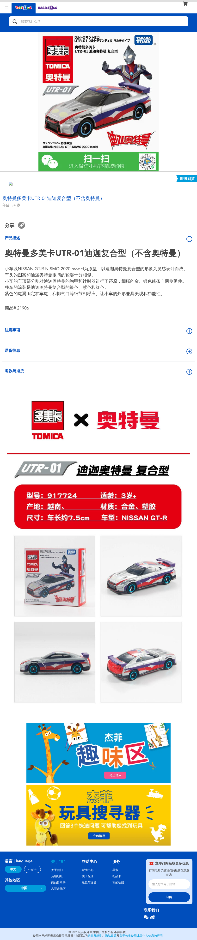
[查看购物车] (185, 4)
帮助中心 (87, 870)
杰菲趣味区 (58, 888)
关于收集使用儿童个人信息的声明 (141, 935)
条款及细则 (95, 935)
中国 (24, 888)
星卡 (115, 870)
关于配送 (87, 876)
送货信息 (12, 350)
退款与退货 (14, 370)
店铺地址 (57, 876)
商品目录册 (58, 882)
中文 (13, 869)
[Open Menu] (7, 8)
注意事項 (12, 330)
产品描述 (12, 238)
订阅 (169, 897)
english (32, 869)
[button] (21, 225)
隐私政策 (111, 935)
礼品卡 (116, 876)
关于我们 (57, 870)
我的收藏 (118, 882)
